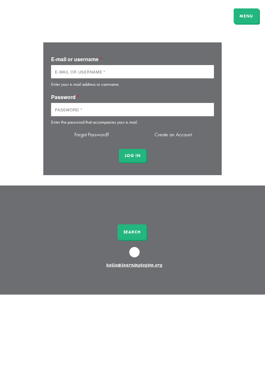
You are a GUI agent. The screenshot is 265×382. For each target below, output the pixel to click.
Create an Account (173, 134)
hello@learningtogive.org (134, 265)
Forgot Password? (91, 134)
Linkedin (135, 255)
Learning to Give (30, 15)
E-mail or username (76, 59)
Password (65, 97)
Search (132, 232)
